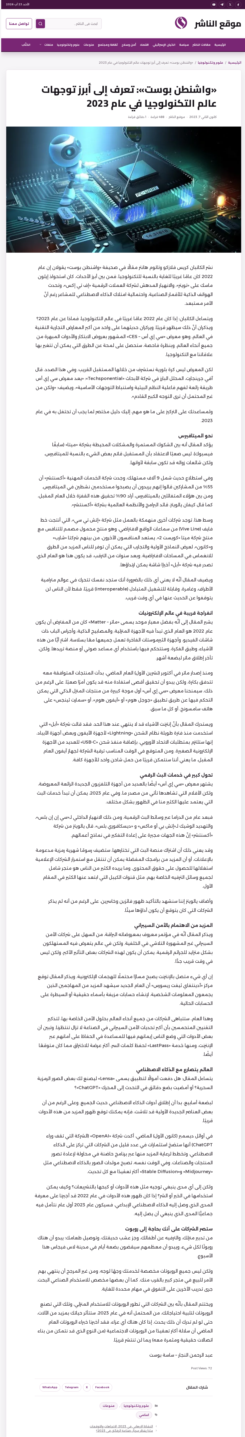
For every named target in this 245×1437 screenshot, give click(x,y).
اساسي (143, 1415)
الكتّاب (24, 44)
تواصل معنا (18, 24)
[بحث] (39, 23)
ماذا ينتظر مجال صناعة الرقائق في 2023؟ (123, 1430)
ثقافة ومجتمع (107, 44)
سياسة (183, 44)
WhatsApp (48, 1387)
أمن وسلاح (127, 44)
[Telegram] (220, 4)
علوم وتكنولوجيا (67, 44)
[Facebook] (237, 4)
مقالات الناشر (200, 44)
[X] (229, 4)
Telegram (70, 1387)
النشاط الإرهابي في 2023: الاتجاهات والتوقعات (120, 1426)
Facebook (101, 1387)
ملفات (47, 44)
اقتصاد (143, 44)
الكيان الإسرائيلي (162, 44)
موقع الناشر (216, 23)
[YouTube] (212, 4)
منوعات (87, 44)
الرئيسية (219, 44)
